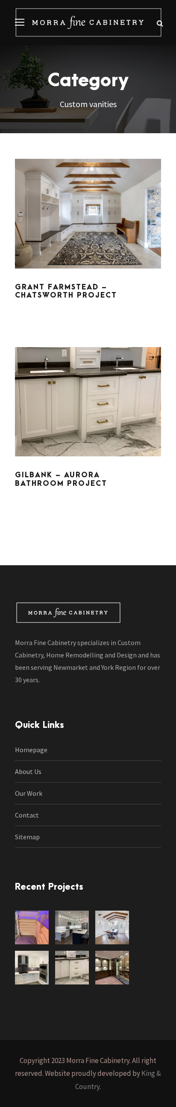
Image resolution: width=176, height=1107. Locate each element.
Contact (27, 815)
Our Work (28, 793)
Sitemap (27, 836)
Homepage (31, 749)
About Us (28, 771)
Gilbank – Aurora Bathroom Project (61, 479)
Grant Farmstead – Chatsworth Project (66, 291)
